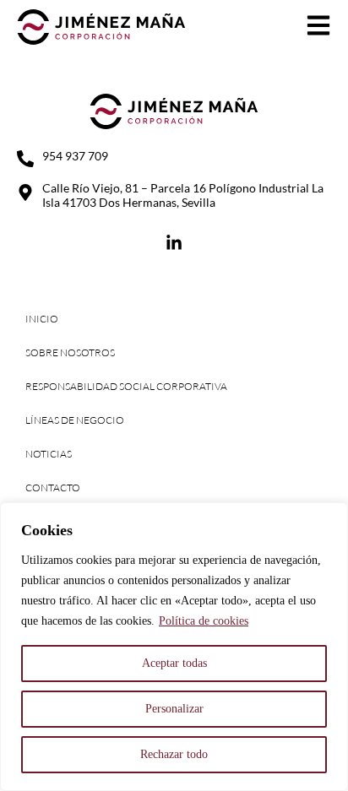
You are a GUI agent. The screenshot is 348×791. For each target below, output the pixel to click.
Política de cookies (203, 621)
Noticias (48, 453)
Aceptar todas (174, 663)
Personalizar (174, 708)
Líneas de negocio (74, 420)
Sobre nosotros (70, 352)
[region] (174, 646)
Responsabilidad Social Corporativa (126, 386)
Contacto (52, 487)
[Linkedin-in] (174, 243)
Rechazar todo (174, 754)
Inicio (41, 318)
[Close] (330, 517)
